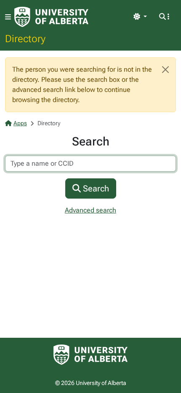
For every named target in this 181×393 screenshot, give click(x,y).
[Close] (165, 69)
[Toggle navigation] (8, 17)
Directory (25, 38)
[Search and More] (164, 17)
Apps (20, 123)
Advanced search (90, 210)
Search (95, 188)
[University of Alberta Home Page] (51, 17)
